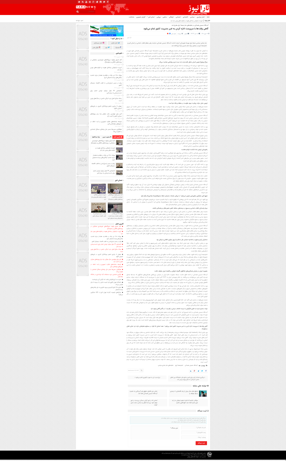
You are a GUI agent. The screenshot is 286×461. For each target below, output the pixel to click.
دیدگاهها (95, 137)
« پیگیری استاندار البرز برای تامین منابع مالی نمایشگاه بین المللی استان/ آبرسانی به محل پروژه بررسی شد (187, 378)
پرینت (180, 34)
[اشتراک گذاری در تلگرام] (198, 371)
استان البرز (151, 17)
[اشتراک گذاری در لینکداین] (190, 371)
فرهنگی (171, 17)
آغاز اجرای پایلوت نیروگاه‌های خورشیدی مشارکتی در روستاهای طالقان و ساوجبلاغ (103, 142)
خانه (208, 17)
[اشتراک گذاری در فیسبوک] (205, 371)
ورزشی (158, 17)
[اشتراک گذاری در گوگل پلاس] (194, 371)
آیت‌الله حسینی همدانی (191, 365)
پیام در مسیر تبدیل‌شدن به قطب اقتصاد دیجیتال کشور (103, 164)
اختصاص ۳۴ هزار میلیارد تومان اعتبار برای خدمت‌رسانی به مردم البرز (104, 172)
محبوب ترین (106, 137)
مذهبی (165, 17)
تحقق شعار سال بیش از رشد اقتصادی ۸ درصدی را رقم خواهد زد (184, 392)
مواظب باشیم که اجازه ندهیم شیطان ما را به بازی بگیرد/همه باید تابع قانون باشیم (185, 401)
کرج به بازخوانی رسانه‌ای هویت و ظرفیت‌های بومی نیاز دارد (105, 149)
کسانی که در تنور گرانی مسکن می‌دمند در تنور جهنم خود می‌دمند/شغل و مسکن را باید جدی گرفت (144, 402)
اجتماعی (178, 17)
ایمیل (185, 34)
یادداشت (131, 17)
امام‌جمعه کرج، (179, 365)
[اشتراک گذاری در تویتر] (202, 371)
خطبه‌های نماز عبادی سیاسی (165, 365)
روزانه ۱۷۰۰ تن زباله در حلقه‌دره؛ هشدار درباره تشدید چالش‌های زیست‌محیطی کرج (103, 157)
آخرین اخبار (117, 137)
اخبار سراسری (201, 17)
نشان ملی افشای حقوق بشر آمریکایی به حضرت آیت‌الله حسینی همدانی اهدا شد (143, 392)
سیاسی (192, 17)
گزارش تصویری (140, 17)
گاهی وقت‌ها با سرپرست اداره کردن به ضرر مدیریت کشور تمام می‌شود (176, 28)
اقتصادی (185, 17)
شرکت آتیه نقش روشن (193, 457)
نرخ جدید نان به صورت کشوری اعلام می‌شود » (147, 377)
